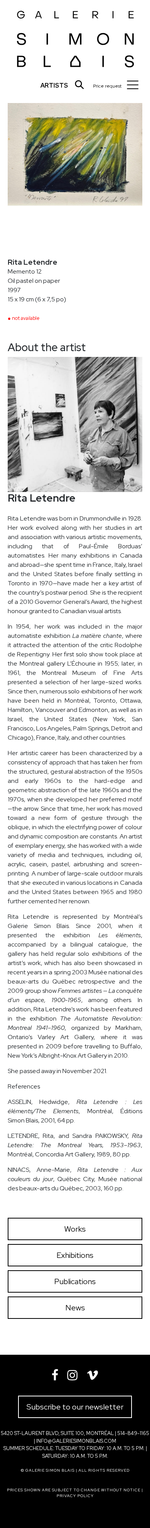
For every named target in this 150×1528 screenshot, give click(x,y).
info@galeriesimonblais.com (76, 1441)
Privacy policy (75, 1495)
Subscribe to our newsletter (75, 1407)
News (75, 1308)
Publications (75, 1281)
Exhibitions (75, 1255)
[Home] (75, 36)
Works (75, 1229)
